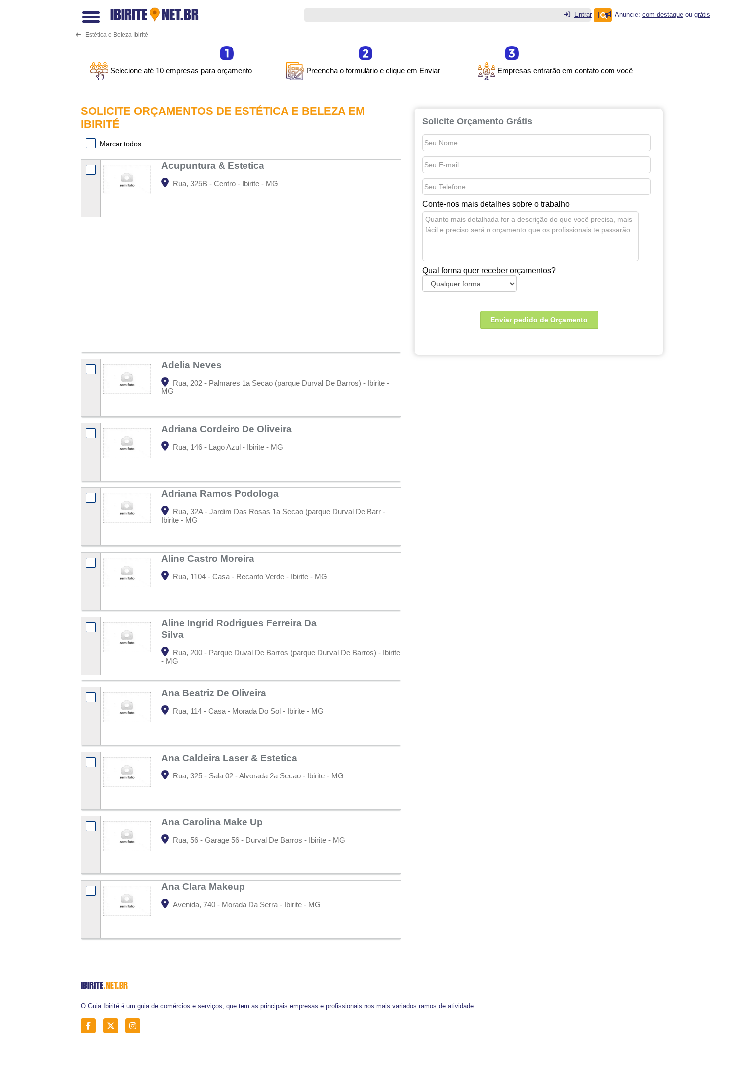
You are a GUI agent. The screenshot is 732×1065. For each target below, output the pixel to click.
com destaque (662, 14)
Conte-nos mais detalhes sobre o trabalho (496, 204)
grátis (702, 14)
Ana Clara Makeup (204, 886)
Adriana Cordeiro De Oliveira (227, 428)
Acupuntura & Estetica (214, 165)
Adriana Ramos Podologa (221, 493)
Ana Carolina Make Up (213, 821)
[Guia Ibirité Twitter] (113, 1026)
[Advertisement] (279, 277)
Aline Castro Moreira (209, 558)
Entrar (583, 14)
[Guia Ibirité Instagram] (135, 1026)
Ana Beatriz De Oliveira (215, 692)
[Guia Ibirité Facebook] (91, 1026)
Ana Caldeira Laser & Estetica (230, 757)
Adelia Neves (192, 364)
